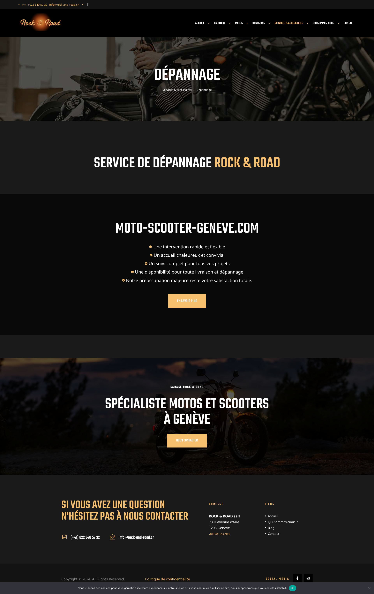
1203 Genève (219, 527)
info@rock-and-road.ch (64, 4)
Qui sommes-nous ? (283, 522)
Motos (239, 23)
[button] (187, 301)
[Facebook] (87, 4)
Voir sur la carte (219, 534)
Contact (349, 23)
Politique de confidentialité (167, 579)
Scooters (219, 23)
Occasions (258, 23)
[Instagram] (308, 578)
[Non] (369, 588)
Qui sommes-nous (323, 23)
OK (293, 588)
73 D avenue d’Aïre (224, 522)
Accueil (199, 23)
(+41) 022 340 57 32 (34, 4)
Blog (271, 528)
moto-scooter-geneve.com (187, 229)
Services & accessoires (289, 23)
